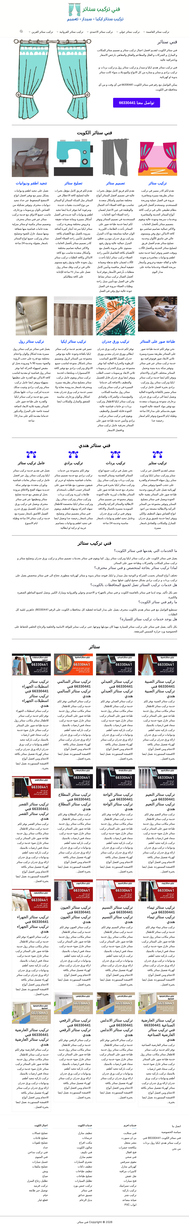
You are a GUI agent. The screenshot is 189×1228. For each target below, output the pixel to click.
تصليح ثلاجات (40, 1137)
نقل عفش (130, 1176)
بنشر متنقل (130, 1142)
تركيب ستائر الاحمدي (101, 31)
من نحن (176, 1148)
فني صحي (130, 1156)
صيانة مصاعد (129, 1199)
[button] (144, 31)
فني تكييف (86, 1152)
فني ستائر (86, 1190)
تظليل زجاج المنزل (37, 1180)
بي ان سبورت (128, 1137)
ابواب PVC (130, 1204)
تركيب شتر (130, 1195)
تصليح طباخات (84, 1176)
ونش (45, 1171)
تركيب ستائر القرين (42, 31)
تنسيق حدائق (85, 1195)
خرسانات (87, 1137)
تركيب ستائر (158, 183)
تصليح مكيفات (40, 1166)
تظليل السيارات (83, 1180)
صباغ (45, 1176)
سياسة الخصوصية (171, 1132)
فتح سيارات (130, 1180)
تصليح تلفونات (40, 1142)
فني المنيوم (41, 1156)
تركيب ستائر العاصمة (157, 31)
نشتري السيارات (83, 1161)
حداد (45, 1147)
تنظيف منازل (85, 1133)
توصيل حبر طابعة (38, 1190)
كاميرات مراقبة (127, 1171)
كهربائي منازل (128, 1166)
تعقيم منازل (85, 1156)
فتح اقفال (131, 1152)
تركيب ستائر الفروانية (71, 31)
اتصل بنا (176, 1126)
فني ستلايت (129, 1133)
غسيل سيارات (40, 1161)
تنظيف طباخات (84, 1171)
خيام (45, 1195)
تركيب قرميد (41, 1185)
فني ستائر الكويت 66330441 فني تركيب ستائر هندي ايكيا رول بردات (162, 1140)
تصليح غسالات (40, 1133)
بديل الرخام (86, 1199)
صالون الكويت (84, 1147)
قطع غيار (43, 1199)
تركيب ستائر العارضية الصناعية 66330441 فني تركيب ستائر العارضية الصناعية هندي (158, 1029)
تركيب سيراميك (127, 1185)
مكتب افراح (85, 1142)
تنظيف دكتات (85, 1166)
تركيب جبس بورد (82, 1185)
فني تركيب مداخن (38, 1152)
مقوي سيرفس (128, 1161)
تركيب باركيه (129, 1190)
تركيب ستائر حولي (129, 31)
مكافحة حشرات (127, 1147)
